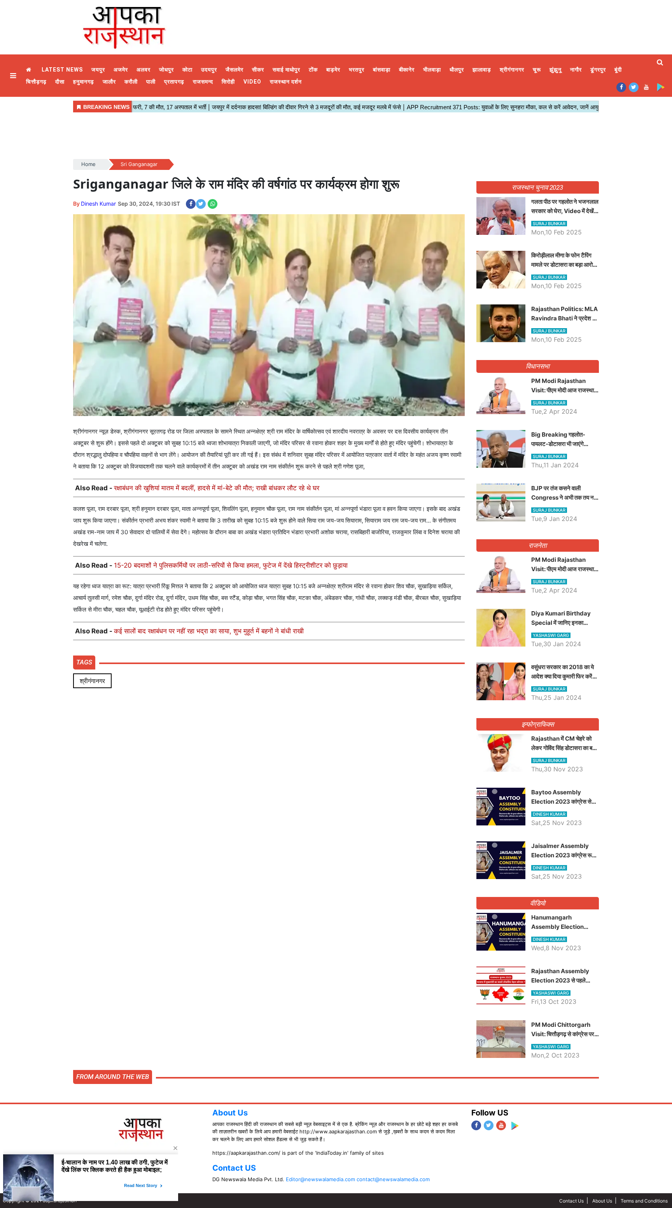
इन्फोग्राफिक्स (538, 724)
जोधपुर (166, 69)
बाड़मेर (333, 69)
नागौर (576, 69)
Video (252, 82)
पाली (151, 82)
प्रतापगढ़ (174, 82)
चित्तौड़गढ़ (36, 82)
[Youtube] (646, 87)
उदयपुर (209, 69)
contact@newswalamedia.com (393, 1179)
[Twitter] (634, 87)
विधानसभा (538, 366)
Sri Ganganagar (139, 164)
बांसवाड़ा (381, 69)
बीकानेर (407, 69)
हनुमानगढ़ (83, 82)
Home (29, 70)
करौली (131, 82)
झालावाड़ (481, 69)
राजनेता (537, 545)
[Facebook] (621, 87)
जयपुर (98, 69)
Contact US (234, 1168)
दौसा (60, 82)
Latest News (62, 69)
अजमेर (121, 69)
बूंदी (618, 69)
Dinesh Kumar (98, 203)
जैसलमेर (234, 69)
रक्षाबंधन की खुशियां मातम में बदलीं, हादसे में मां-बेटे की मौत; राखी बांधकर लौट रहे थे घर (216, 488)
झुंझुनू (556, 69)
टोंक (313, 69)
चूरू (537, 69)
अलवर (143, 69)
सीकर (258, 69)
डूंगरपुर (598, 69)
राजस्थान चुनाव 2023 (537, 187)
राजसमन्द (203, 82)
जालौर (109, 82)
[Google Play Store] (660, 87)
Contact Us (571, 1201)
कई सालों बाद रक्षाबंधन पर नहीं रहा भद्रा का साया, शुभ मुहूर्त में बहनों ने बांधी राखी (209, 631)
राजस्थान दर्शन (286, 82)
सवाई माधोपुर (286, 69)
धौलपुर (457, 69)
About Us (230, 1112)
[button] (14, 75)
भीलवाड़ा (432, 69)
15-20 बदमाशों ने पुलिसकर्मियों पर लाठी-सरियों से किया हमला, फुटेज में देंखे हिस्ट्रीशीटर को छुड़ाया (231, 565)
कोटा (187, 69)
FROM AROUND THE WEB (112, 1076)
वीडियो (537, 903)
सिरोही (228, 82)
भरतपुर (356, 69)
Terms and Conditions (644, 1201)
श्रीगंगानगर (512, 69)
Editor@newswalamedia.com (320, 1179)
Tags (84, 662)
